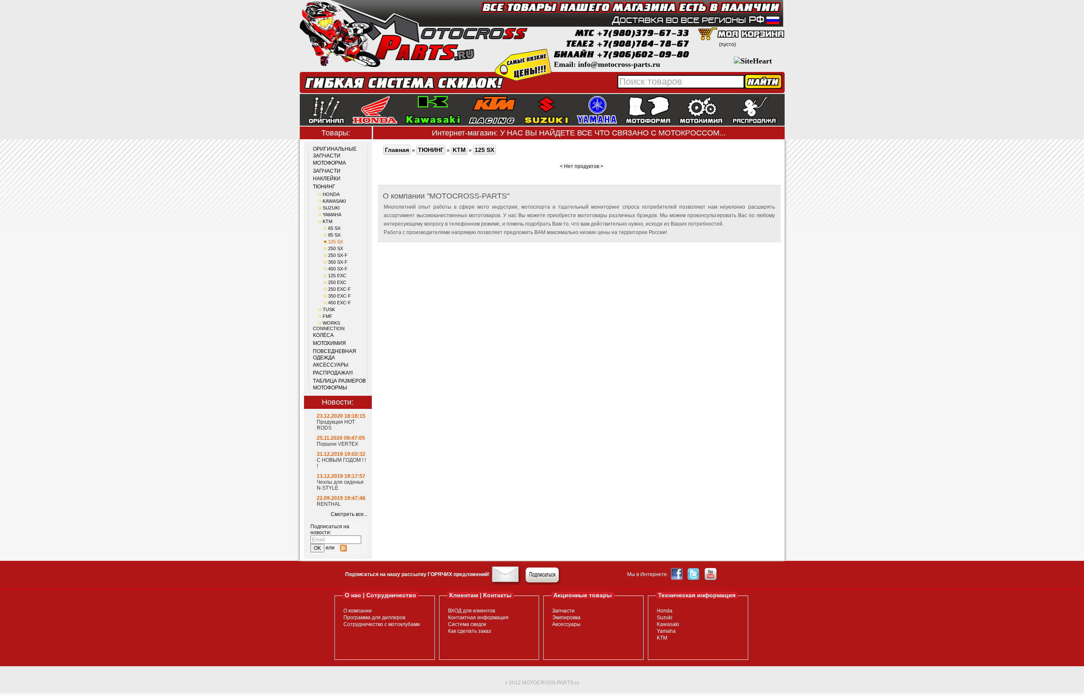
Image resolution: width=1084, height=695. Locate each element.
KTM (327, 221)
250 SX (335, 248)
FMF (327, 316)
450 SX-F (338, 268)
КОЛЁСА (323, 335)
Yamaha (666, 631)
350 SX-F (338, 262)
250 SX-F (338, 255)
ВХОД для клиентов (471, 611)
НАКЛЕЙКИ (326, 179)
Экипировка (566, 618)
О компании (357, 611)
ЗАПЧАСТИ (326, 171)
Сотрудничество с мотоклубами (381, 624)
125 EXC (337, 275)
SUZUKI (331, 207)
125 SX (335, 241)
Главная (397, 149)
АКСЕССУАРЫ (330, 365)
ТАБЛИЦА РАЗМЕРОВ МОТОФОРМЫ (339, 384)
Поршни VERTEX (337, 444)
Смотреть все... (349, 514)
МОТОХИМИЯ (329, 343)
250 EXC (337, 282)
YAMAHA (332, 214)
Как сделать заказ (469, 631)
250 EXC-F (339, 289)
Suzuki (664, 618)
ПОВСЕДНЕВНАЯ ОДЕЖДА (334, 354)
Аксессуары (566, 624)
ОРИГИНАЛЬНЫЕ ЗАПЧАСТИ (335, 152)
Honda (664, 611)
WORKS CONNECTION (329, 325)
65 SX (334, 228)
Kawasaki (668, 624)
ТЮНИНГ (324, 187)
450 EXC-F (339, 302)
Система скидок (467, 624)
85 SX (334, 234)
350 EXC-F (339, 295)
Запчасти (563, 611)
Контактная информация (478, 618)
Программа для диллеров (374, 618)
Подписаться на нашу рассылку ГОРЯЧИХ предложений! (417, 574)
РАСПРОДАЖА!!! (333, 373)
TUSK (329, 309)
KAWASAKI (334, 201)
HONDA (331, 194)
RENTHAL (329, 504)
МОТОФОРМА (329, 163)
